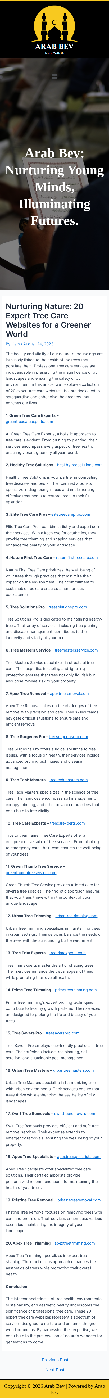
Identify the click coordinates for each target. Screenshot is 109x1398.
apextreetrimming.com (74, 1243)
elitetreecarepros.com (70, 514)
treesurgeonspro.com (68, 736)
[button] (54, 76)
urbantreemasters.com (73, 1070)
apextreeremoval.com (69, 693)
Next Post (55, 1370)
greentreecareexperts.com (29, 421)
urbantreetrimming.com (76, 915)
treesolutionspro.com (68, 607)
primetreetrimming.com (76, 990)
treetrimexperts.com (67, 953)
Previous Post (55, 1360)
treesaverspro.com (63, 1033)
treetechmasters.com (68, 779)
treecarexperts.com (67, 823)
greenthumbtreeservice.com (31, 872)
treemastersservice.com (76, 650)
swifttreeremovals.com (74, 1113)
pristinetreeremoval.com (79, 1200)
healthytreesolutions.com (80, 465)
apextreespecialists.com (79, 1156)
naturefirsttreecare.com (77, 557)
